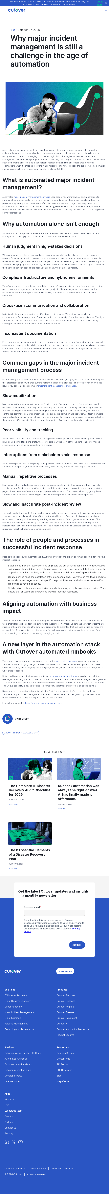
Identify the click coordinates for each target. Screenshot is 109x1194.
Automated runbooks (66, 661)
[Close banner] (106, 3)
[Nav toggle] (105, 10)
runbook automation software (63, 676)
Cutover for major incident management (42, 703)
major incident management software (32, 197)
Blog (13, 29)
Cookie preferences (15, 1168)
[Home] (13, 10)
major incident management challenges (57, 385)
